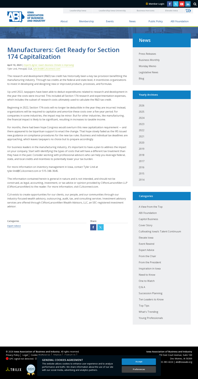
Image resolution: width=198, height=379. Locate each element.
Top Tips (144, 305)
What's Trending (148, 311)
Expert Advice (14, 225)
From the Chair (147, 256)
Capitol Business (148, 219)
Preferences (139, 369)
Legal (25, 355)
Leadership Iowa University (112, 10)
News (132, 21)
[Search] (195, 4)
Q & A (142, 287)
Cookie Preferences (40, 355)
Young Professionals (151, 318)
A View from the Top (151, 206)
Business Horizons (145, 10)
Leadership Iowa (78, 10)
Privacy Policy (12, 355)
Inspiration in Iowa (150, 268)
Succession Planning (150, 293)
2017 (141, 161)
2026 (141, 105)
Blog (141, 78)
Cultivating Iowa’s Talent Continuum (160, 231)
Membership (86, 21)
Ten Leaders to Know (151, 299)
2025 (141, 111)
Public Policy (155, 21)
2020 (141, 142)
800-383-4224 (166, 361)
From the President (150, 262)
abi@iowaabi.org (184, 361)
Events (110, 21)
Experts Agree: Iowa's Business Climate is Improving (49, 65)
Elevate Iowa (171, 10)
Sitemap (57, 355)
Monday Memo (147, 66)
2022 (141, 130)
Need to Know (147, 274)
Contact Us (70, 355)
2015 (141, 173)
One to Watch (147, 281)
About (64, 21)
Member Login (156, 3)
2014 (141, 179)
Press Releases (147, 53)
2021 (141, 136)
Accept (139, 361)
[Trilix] (13, 370)
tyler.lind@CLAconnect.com (46, 68)
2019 (141, 148)
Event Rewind (146, 244)
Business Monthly (149, 60)
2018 (141, 155)
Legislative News (148, 72)
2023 (141, 124)
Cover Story (145, 225)
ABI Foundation (180, 21)
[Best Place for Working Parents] (28, 370)
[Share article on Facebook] (93, 227)
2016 (141, 167)
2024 (141, 118)
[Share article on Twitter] (100, 227)
